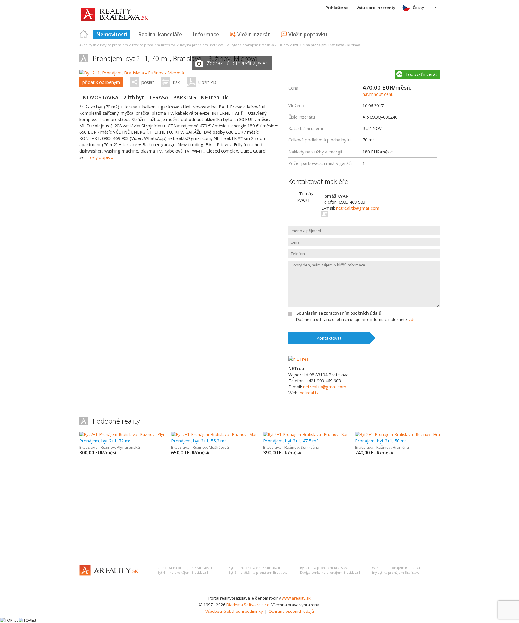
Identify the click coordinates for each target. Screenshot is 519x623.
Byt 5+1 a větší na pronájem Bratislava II (259, 572)
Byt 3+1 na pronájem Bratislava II (397, 568)
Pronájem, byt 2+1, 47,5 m (290, 441)
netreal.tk (309, 393)
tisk (176, 82)
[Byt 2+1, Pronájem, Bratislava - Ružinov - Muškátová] (218, 434)
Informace (206, 34)
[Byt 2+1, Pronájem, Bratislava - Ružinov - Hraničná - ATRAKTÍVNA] (412, 434)
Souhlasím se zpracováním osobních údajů (338, 313)
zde (412, 319)
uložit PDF (208, 82)
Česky (418, 7)
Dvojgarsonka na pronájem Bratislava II (330, 572)
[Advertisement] (259, 506)
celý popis (100, 157)
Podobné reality (116, 421)
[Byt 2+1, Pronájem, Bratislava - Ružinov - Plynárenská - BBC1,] (134, 434)
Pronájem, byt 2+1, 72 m (105, 441)
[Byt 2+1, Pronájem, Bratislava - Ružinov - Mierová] (131, 73)
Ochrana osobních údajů (291, 611)
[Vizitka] (325, 214)
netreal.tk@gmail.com (357, 208)
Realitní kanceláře (160, 34)
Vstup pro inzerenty (376, 7)
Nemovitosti (111, 34)
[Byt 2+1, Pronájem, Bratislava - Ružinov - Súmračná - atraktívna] (320, 434)
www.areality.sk (296, 598)
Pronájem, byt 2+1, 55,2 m (198, 441)
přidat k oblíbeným (101, 82)
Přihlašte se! (338, 7)
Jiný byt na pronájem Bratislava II (396, 572)
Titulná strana (83, 34)
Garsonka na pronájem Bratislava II (184, 568)
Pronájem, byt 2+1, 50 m (380, 441)
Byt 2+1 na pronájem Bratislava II (325, 568)
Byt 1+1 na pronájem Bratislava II (254, 568)
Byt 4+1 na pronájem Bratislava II (183, 572)
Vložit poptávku (307, 34)
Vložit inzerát (253, 34)
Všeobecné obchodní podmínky (234, 611)
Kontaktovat (329, 338)
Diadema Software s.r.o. (248, 604)
